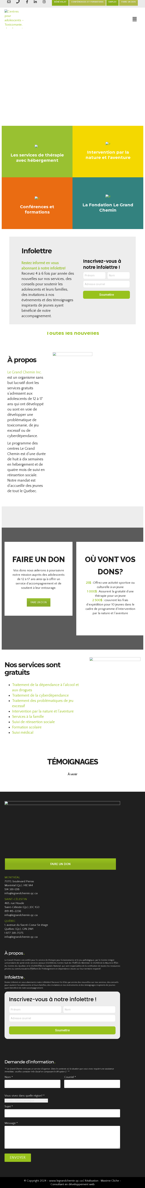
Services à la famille (28, 717)
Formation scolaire (27, 727)
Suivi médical (22, 732)
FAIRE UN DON (39, 602)
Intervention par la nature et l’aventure (43, 711)
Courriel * (70, 1077)
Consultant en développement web (73, 1184)
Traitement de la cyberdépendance (40, 695)
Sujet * (9, 1106)
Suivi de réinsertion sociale (33, 722)
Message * (11, 1123)
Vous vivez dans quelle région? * (25, 1095)
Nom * (9, 1077)
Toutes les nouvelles (72, 333)
